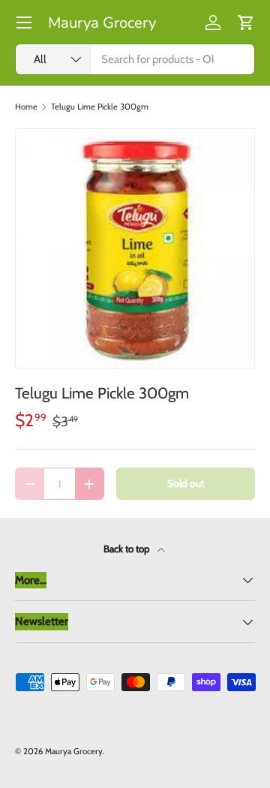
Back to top (128, 549)
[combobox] (135, 59)
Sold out (186, 483)
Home (26, 107)
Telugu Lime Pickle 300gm (99, 107)
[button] (246, 22)
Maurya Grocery (74, 751)
